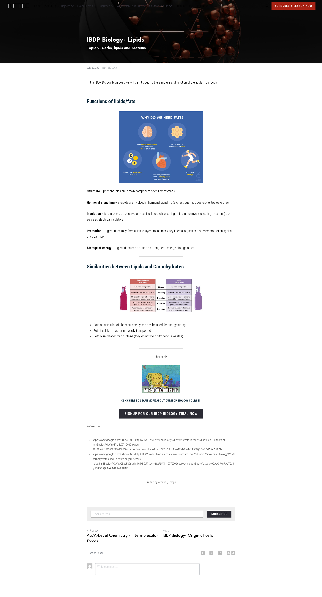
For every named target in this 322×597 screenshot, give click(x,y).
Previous (94, 530)
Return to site (96, 552)
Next (165, 530)
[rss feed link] (233, 553)
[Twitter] (211, 553)
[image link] (19, 5)
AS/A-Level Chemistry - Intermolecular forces (122, 538)
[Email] (228, 553)
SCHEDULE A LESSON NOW (293, 6)
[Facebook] (203, 553)
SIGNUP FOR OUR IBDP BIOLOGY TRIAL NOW (161, 413)
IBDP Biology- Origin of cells (188, 536)
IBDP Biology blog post (109, 82)
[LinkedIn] (220, 553)
